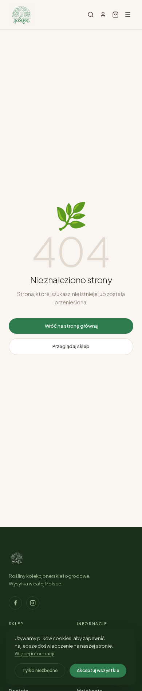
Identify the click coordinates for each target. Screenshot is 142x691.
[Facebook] (15, 602)
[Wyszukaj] (90, 14)
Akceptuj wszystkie (98, 670)
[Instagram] (32, 602)
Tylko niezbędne (40, 670)
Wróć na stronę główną (71, 326)
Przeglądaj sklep (71, 346)
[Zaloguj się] (103, 14)
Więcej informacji (34, 653)
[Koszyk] (115, 14)
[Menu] (127, 14)
